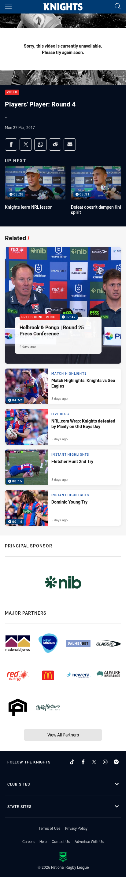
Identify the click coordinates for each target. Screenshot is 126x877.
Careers (28, 841)
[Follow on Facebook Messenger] (116, 761)
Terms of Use (49, 828)
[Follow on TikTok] (72, 761)
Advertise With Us (89, 841)
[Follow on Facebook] (83, 761)
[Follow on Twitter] (94, 761)
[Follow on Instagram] (105, 761)
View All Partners (63, 735)
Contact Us (61, 841)
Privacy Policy (76, 828)
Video (12, 93)
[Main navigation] (8, 6)
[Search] (117, 6)
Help (43, 841)
